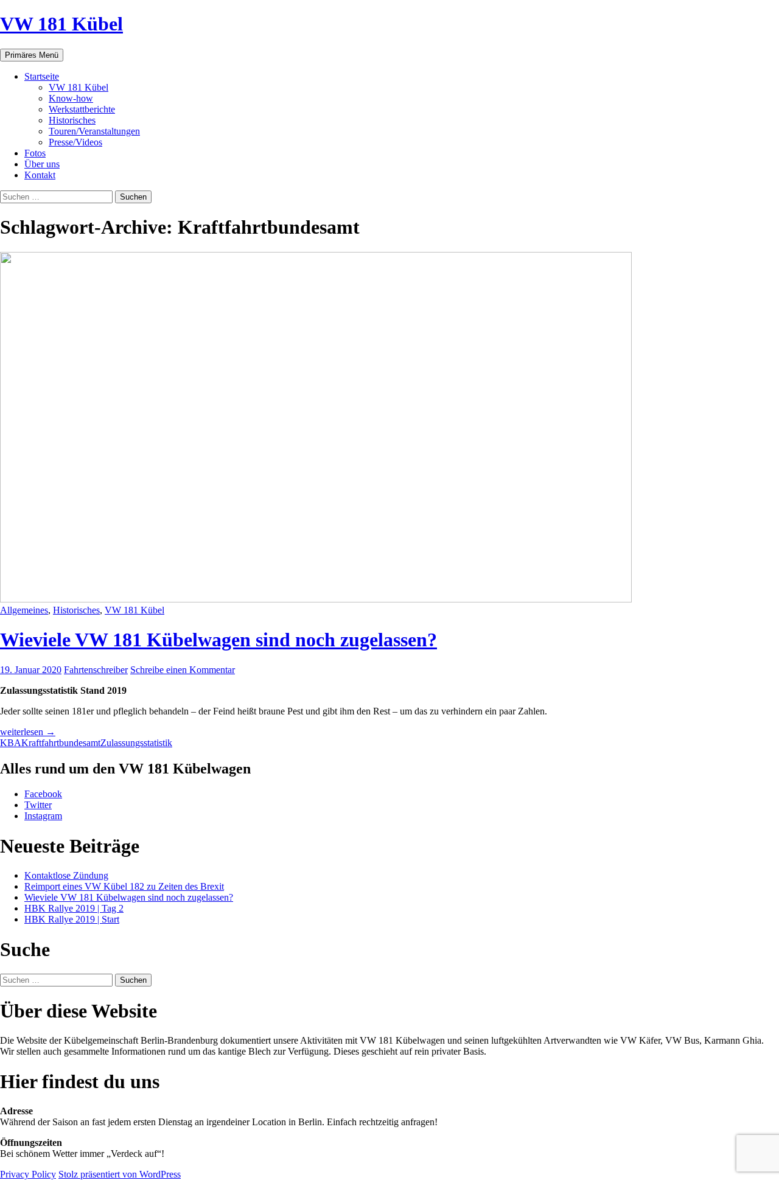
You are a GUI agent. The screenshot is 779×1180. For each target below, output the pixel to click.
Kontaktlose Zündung (66, 875)
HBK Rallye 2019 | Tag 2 (74, 908)
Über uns (42, 164)
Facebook (43, 794)
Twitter (38, 805)
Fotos (35, 153)
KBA (10, 743)
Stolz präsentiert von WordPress (119, 1174)
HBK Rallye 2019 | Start (71, 919)
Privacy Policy (28, 1174)
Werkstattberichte (82, 109)
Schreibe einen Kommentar (182, 670)
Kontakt (39, 175)
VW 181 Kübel (61, 24)
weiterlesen (27, 732)
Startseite (41, 76)
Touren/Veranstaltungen (94, 131)
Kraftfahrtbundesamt (60, 743)
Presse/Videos (75, 142)
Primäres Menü (31, 55)
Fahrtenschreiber (96, 670)
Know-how (71, 98)
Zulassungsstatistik (136, 743)
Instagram (43, 816)
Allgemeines (24, 610)
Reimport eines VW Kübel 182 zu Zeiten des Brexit (124, 886)
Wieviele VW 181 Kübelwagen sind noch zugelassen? (218, 640)
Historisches (72, 120)
